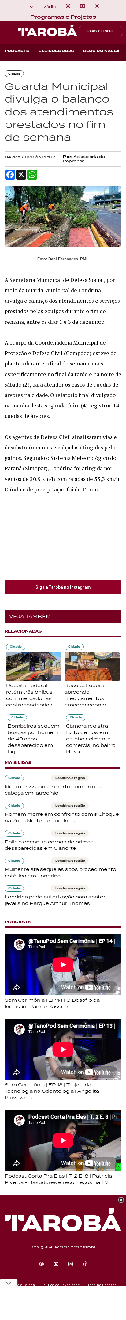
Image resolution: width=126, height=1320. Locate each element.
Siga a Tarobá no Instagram (63, 587)
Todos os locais (99, 31)
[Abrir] (82, 6)
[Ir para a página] (68, 6)
